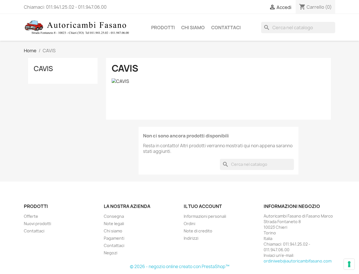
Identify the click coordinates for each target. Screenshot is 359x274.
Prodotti (163, 27)
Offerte (31, 216)
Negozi (110, 252)
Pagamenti (114, 238)
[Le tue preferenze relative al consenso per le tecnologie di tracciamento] (349, 264)
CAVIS (43, 68)
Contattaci (226, 27)
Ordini (189, 223)
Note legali (114, 223)
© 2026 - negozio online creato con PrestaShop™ (179, 267)
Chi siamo (193, 27)
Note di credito (198, 231)
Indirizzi (191, 238)
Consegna (114, 216)
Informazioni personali (205, 216)
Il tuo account (203, 206)
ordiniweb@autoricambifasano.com (298, 261)
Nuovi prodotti (37, 223)
